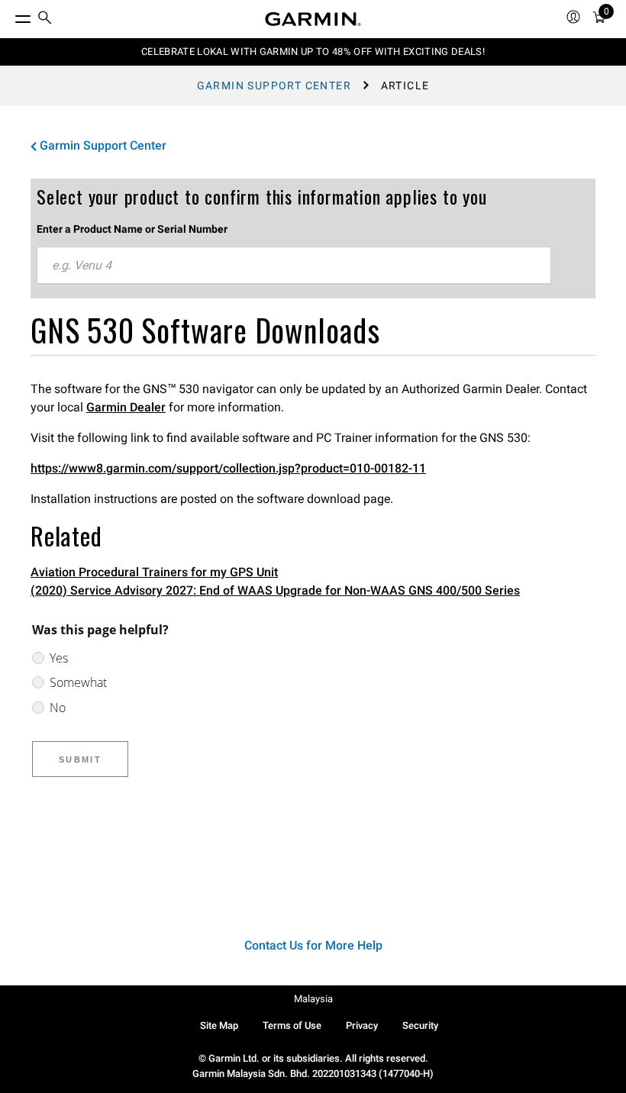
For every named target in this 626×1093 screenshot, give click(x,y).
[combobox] (294, 266)
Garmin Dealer (126, 407)
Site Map (219, 1025)
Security (420, 1025)
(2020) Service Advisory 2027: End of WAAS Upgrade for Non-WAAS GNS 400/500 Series (275, 590)
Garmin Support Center (274, 85)
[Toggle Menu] (9, 15)
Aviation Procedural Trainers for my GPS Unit (154, 572)
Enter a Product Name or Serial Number (132, 229)
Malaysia (313, 998)
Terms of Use (292, 1025)
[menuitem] (45, 19)
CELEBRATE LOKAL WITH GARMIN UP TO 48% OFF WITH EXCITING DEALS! (313, 51)
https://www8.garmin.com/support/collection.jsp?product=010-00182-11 (228, 468)
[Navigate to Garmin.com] (313, 19)
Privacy (362, 1025)
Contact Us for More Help (313, 945)
